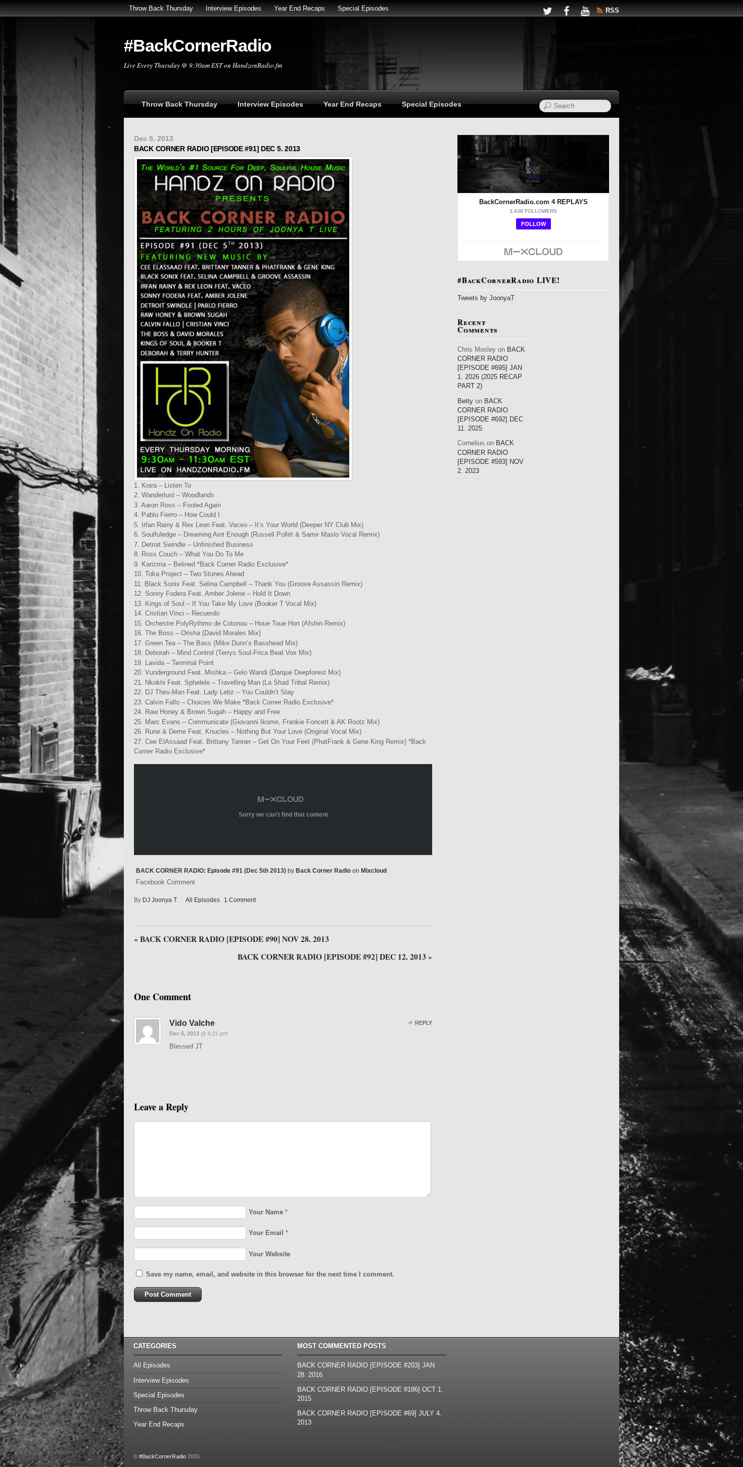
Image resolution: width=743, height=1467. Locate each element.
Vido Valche (192, 1022)
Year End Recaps (299, 8)
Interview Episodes (233, 8)
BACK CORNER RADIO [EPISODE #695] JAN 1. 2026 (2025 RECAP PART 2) (491, 368)
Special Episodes (363, 8)
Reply (423, 1023)
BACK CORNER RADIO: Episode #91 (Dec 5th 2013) (211, 870)
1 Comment (240, 900)
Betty (465, 401)
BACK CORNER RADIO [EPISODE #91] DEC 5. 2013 (217, 149)
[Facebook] (566, 10)
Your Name (266, 1212)
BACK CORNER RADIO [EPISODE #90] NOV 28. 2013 (231, 939)
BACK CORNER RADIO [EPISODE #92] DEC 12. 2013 (335, 957)
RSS (612, 10)
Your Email (266, 1233)
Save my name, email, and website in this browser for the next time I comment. (270, 1274)
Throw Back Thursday (161, 8)
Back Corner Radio (323, 870)
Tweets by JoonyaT (486, 298)
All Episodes (202, 900)
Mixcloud (374, 870)
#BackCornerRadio (162, 1456)
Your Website (269, 1254)
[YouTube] (585, 10)
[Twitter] (547, 10)
